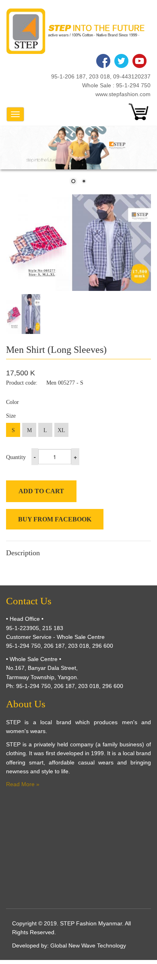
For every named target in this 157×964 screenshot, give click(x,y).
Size (11, 416)
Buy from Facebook (54, 519)
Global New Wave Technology (88, 945)
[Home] (75, 31)
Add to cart (41, 491)
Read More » (22, 784)
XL (61, 430)
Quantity (16, 457)
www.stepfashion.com (123, 94)
